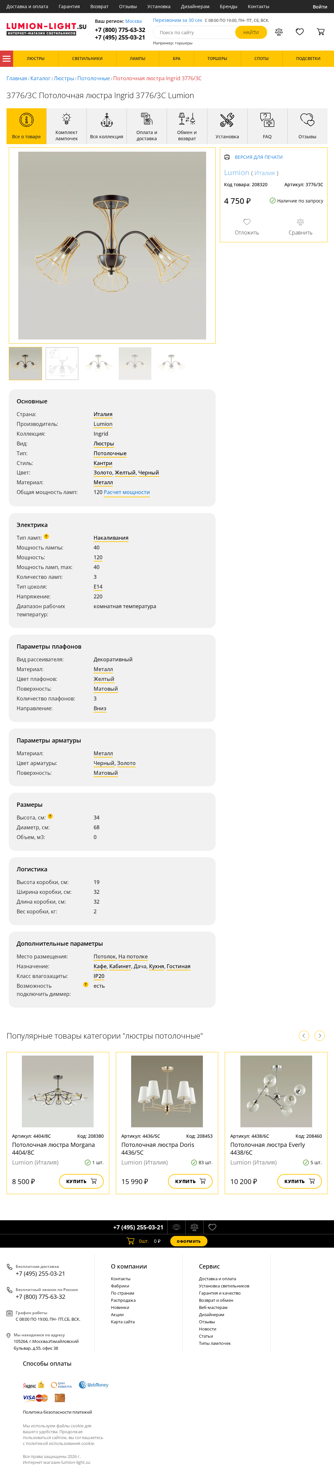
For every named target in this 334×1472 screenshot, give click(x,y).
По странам (122, 1293)
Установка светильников (224, 1286)
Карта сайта (123, 1322)
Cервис (209, 1266)
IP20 (99, 976)
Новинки (120, 1307)
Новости (207, 1329)
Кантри (103, 463)
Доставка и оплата (27, 6)
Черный (148, 472)
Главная (17, 78)
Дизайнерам (195, 6)
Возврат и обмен (216, 1300)
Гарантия (69, 6)
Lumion (103, 424)
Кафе (100, 966)
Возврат (99, 6)
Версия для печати (259, 157)
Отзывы (128, 6)
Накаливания (111, 537)
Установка (159, 6)
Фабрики (120, 1286)
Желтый (125, 472)
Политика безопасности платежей (57, 1412)
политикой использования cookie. (60, 1443)
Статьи (206, 1336)
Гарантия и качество (220, 1293)
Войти (320, 7)
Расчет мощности (127, 492)
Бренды (228, 6)
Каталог (6, 59)
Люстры (64, 78)
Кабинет (120, 966)
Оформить (189, 1241)
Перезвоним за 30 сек (177, 20)
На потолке (133, 956)
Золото (103, 472)
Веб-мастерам (213, 1307)
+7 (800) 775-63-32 (120, 30)
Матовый (106, 688)
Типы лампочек (215, 1343)
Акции (117, 1314)
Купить (76, 1181)
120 (98, 557)
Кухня (156, 966)
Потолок (105, 956)
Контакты (258, 6)
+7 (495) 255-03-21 (120, 37)
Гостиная (178, 966)
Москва (133, 21)
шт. (144, 1241)
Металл (103, 482)
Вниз (100, 708)
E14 (98, 586)
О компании (129, 1266)
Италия (103, 414)
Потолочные (93, 78)
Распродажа (123, 1300)
